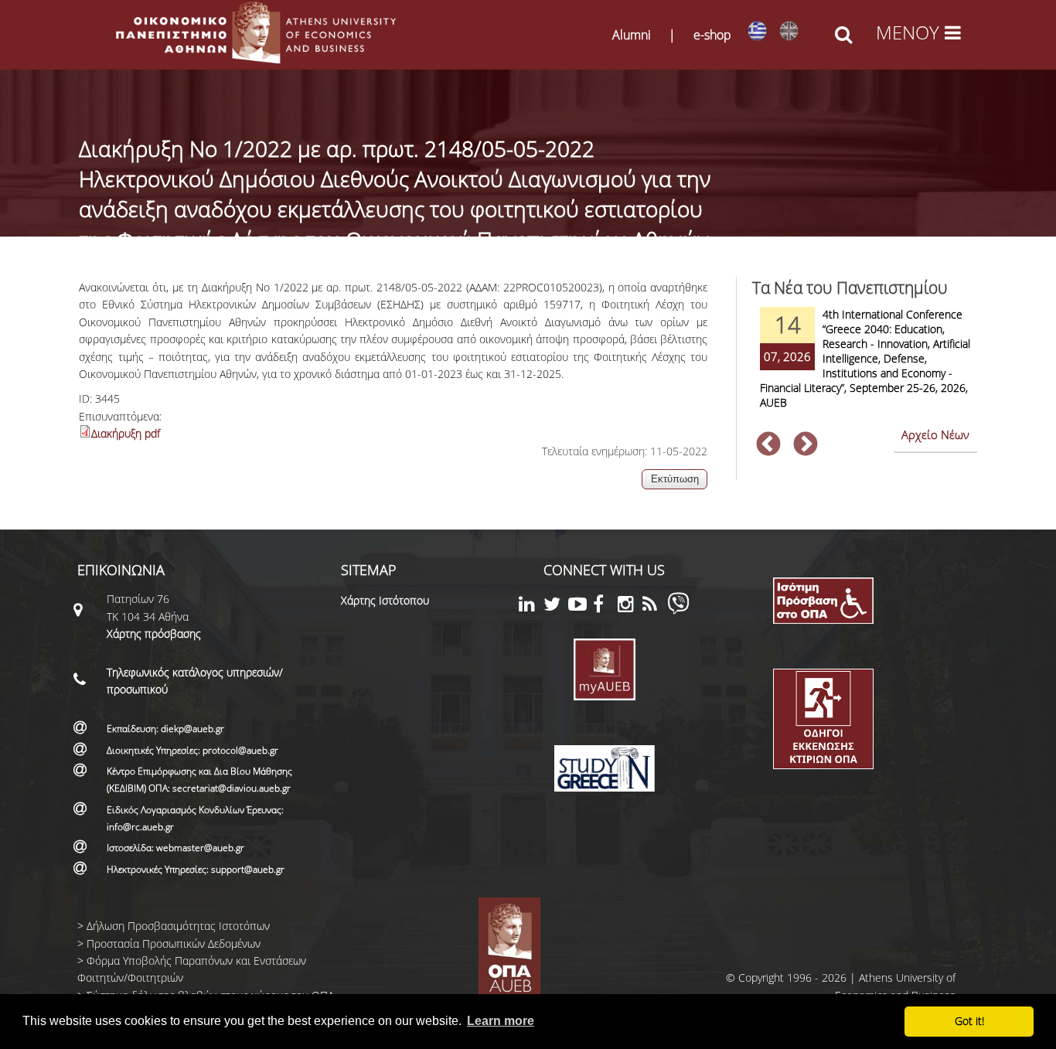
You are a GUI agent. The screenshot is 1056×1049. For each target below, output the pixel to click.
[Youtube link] (580, 606)
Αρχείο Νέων (935, 434)
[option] (864, 368)
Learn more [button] (500, 1020)
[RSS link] (654, 606)
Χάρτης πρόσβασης (154, 633)
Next (805, 445)
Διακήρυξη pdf (125, 433)
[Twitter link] (555, 606)
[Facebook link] (605, 606)
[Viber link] (678, 610)
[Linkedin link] (531, 606)
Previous (768, 445)
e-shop (712, 34)
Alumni (631, 34)
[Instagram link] (630, 606)
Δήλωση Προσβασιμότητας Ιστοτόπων (178, 925)
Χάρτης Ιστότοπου (385, 600)
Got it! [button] (969, 1020)
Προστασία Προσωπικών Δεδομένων (174, 943)
